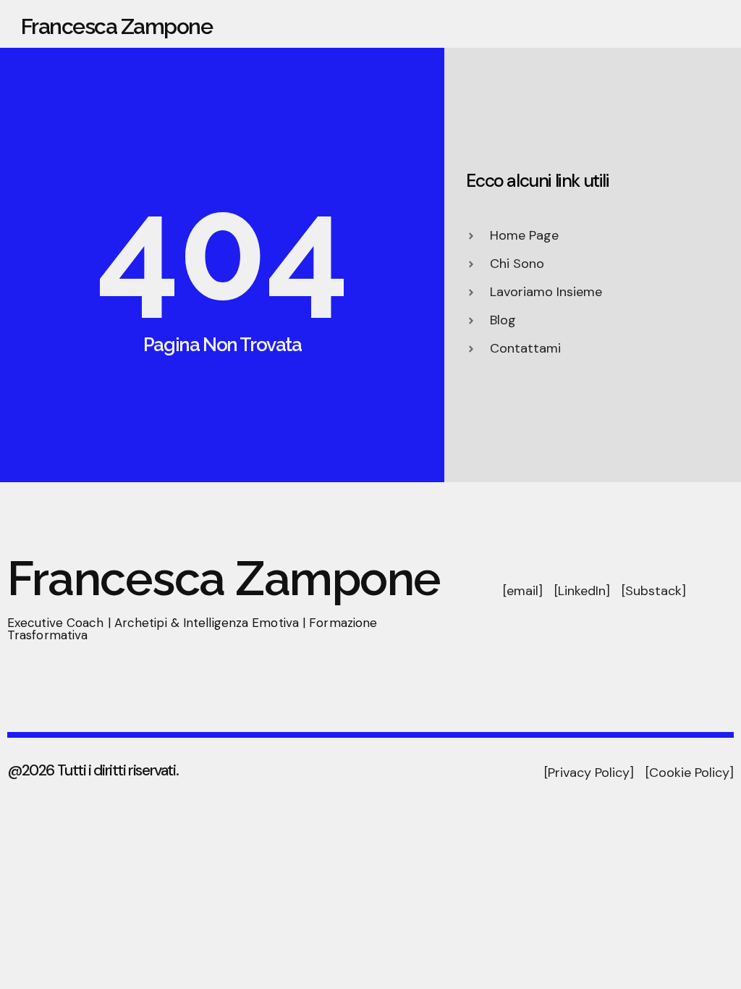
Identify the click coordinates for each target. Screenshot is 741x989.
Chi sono (455, 23)
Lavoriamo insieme (633, 23)
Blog (714, 23)
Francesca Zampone (117, 26)
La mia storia (530, 23)
